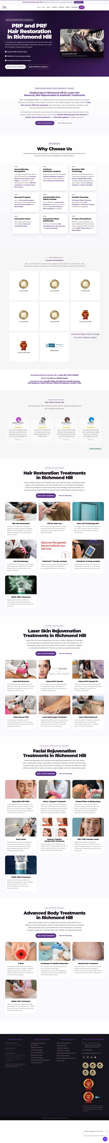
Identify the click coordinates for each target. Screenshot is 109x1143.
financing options (61, 117)
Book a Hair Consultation (46, 495)
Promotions (74, 7)
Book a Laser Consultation (45, 653)
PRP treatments (48, 208)
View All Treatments (36, 1062)
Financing (61, 7)
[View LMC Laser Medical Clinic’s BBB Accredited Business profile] (99, 1097)
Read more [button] (42, 439)
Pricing (68, 7)
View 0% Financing (65, 495)
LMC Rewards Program (63, 1055)
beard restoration (87, 185)
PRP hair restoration (40, 105)
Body (48, 7)
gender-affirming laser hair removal (72, 115)
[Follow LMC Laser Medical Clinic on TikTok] (91, 1057)
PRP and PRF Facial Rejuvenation (40, 1060)
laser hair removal (20, 204)
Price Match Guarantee (63, 1050)
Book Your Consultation (44, 123)
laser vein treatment (58, 226)
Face (38, 7)
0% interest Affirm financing (81, 200)
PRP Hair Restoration (37, 1047)
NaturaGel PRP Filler (36, 1055)
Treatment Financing (62, 1048)
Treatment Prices (61, 1045)
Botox (29, 204)
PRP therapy (81, 228)
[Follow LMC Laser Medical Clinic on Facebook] (84, 1057)
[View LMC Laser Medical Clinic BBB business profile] (54, 346)
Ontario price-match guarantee (37, 117)
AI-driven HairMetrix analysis (53, 176)
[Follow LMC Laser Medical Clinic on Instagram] (87, 1057)
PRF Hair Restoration (37, 1050)
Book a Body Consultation (45, 935)
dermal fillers (18, 206)
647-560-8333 (88, 1050)
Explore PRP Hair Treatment (38, 67)
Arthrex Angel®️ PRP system (82, 178)
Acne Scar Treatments (37, 1052)
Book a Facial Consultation (46, 773)
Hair (43, 7)
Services (54, 7)
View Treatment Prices (65, 123)
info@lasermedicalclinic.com (93, 1053)
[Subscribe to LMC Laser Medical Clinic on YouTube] (95, 1057)
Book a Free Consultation (64, 1043)
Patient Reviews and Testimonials (66, 1053)
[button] (102, 431)
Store (81, 7)
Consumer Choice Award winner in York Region (25, 179)
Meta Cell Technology (37, 1057)
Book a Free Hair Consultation (15, 66)
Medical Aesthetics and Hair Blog (66, 1058)
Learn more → (79, 2)
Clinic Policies (60, 1060)
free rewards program (26, 200)
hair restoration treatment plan (53, 181)
